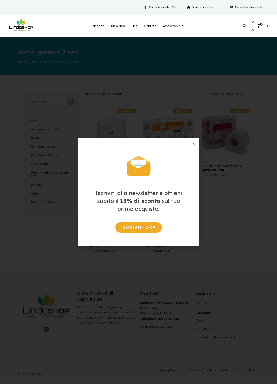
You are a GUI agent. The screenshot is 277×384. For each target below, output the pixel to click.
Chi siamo (118, 26)
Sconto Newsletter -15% (162, 7)
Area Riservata (173, 26)
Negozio (98, 26)
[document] (138, 192)
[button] (244, 26)
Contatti (150, 26)
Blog (135, 26)
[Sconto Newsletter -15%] (145, 7)
